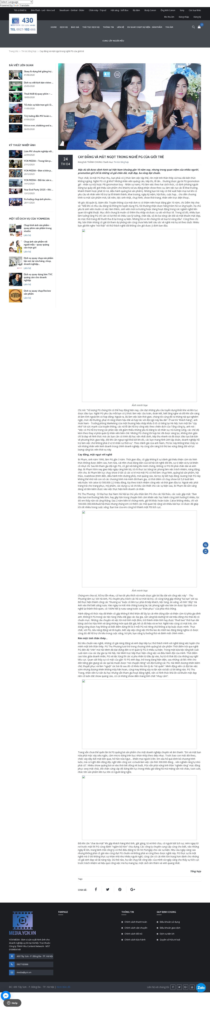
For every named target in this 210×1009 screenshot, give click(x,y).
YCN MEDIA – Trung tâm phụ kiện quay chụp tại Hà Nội (52, 160)
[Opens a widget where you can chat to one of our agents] (12, 1003)
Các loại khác (195, 10)
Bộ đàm (136, 10)
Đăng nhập (184, 16)
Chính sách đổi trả (133, 933)
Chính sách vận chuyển (136, 927)
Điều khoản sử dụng (170, 921)
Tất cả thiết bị (20, 10)
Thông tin (108, 27)
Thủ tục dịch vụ (91, 27)
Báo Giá (75, 27)
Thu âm (169, 27)
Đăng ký (197, 16)
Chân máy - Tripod (97, 10)
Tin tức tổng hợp (28, 51)
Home (54, 27)
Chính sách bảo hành (135, 939)
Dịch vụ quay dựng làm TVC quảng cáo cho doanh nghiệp (38, 277)
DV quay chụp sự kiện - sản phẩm (144, 27)
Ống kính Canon (168, 10)
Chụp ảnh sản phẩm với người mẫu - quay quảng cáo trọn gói (36, 244)
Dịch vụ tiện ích (167, 933)
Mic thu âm (169, 16)
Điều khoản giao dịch (170, 927)
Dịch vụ (64, 27)
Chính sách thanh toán (136, 921)
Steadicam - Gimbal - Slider (71, 10)
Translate (24, 5)
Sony (182, 10)
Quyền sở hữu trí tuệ (170, 939)
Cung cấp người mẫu (113, 40)
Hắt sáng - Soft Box (119, 10)
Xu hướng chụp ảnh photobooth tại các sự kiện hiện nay (52, 199)
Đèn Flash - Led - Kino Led (43, 10)
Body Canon (150, 10)
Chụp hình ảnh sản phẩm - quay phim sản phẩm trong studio (38, 228)
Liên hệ (120, 27)
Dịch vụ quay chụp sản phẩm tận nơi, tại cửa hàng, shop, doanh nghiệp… (38, 261)
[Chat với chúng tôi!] (6, 996)
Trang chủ (13, 51)
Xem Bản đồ (63, 986)
